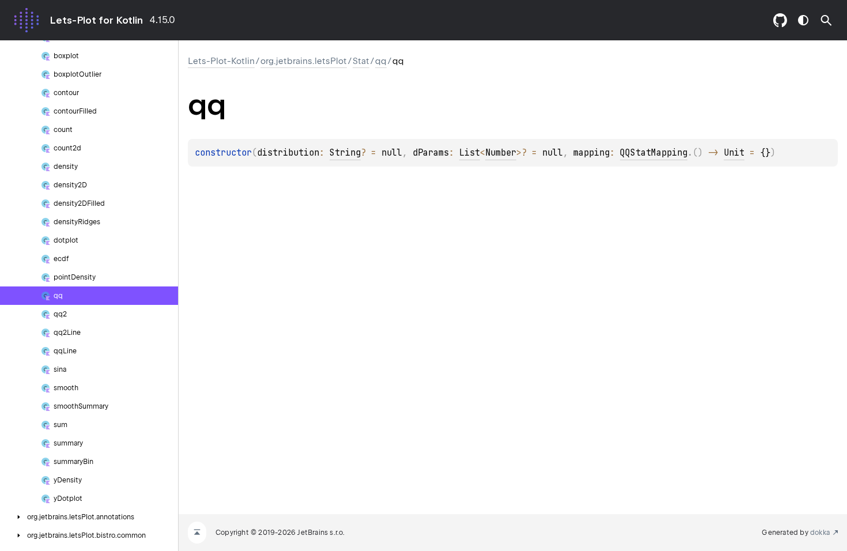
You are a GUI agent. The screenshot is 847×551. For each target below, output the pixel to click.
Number (500, 152)
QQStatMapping (653, 152)
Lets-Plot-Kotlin (221, 61)
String (345, 152)
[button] (826, 20)
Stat (361, 61)
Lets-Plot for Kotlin (96, 20)
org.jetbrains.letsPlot (303, 61)
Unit (734, 152)
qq (381, 61)
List (469, 152)
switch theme (803, 20)
